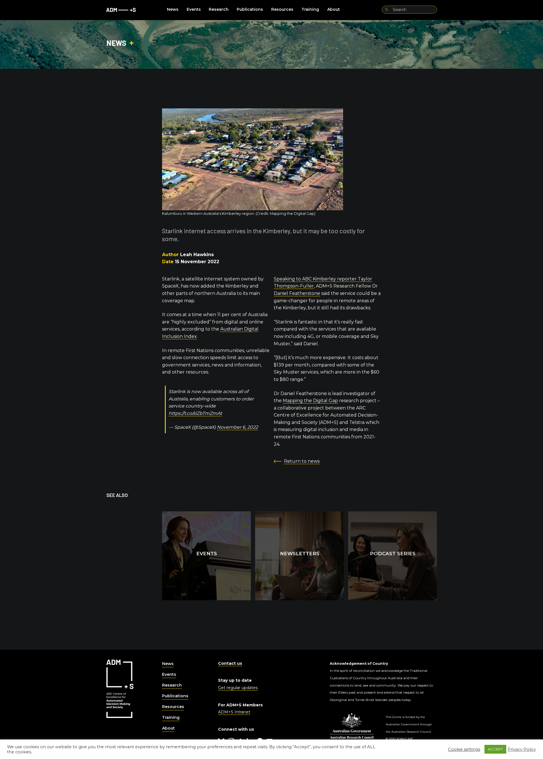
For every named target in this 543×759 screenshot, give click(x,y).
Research (219, 9)
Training (310, 9)
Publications (250, 9)
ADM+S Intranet (234, 712)
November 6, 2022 (237, 427)
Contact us (230, 663)
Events (194, 9)
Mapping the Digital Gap (310, 400)
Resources (282, 9)
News (172, 9)
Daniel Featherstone (297, 293)
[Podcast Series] (392, 555)
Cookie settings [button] (464, 749)
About (333, 9)
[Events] (206, 555)
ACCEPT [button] (495, 749)
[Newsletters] (299, 555)
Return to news (302, 461)
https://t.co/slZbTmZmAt (195, 413)
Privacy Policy (522, 749)
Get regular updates (238, 687)
